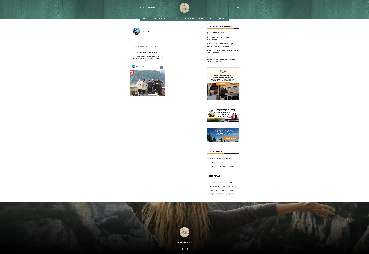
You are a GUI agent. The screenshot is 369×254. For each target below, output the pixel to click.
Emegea (145, 32)
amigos (223, 190)
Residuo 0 (222, 18)
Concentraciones (160, 18)
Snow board (220, 195)
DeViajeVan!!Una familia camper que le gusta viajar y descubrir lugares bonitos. (221, 59)
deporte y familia (147, 52)
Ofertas (134, 7)
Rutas (201, 18)
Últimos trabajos (147, 7)
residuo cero (231, 195)
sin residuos (229, 182)
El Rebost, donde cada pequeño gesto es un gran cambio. (221, 45)
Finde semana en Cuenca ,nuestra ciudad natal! (222, 51)
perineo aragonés (217, 182)
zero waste (214, 190)
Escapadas (189, 18)
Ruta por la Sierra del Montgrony (218, 38)
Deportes (176, 18)
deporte (231, 190)
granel (224, 186)
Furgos (224, 162)
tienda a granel (214, 186)
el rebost (232, 186)
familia (211, 195)
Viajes (211, 18)
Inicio (145, 18)
